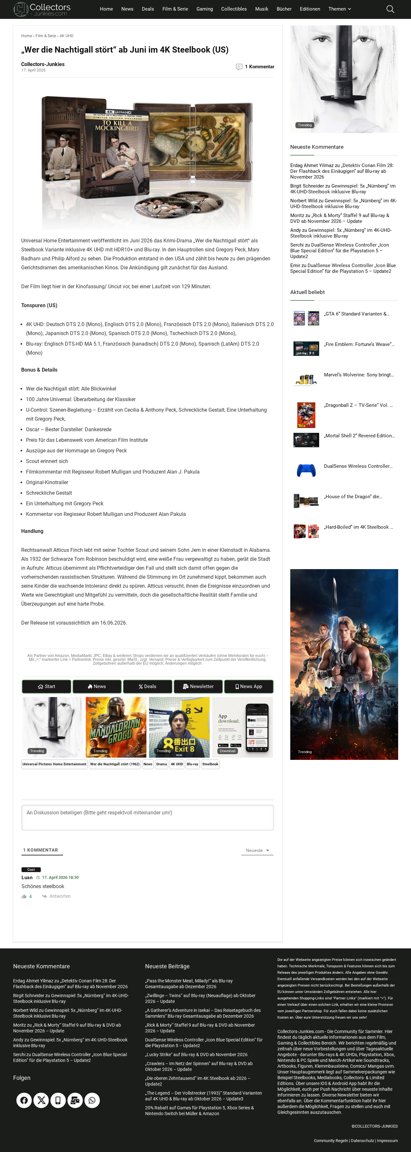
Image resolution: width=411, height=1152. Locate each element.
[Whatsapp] (92, 1100)
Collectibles (234, 9)
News (127, 9)
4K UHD (67, 36)
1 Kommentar (259, 67)
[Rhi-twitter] (41, 1100)
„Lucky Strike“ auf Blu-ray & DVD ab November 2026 (196, 1054)
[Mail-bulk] (75, 1100)
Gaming (205, 9)
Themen (337, 9)
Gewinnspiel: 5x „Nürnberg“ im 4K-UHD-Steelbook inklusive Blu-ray (343, 189)
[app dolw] (242, 700)
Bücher (284, 9)
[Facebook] (24, 1100)
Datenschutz (362, 1140)
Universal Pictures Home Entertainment (54, 764)
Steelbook (210, 764)
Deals (148, 9)
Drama (161, 764)
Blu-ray (192, 764)
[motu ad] (344, 572)
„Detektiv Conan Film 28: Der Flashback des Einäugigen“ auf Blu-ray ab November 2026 (342, 171)
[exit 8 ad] (179, 700)
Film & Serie (175, 9)
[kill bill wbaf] (52, 700)
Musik (261, 9)
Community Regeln (331, 1140)
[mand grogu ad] (116, 700)
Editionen (310, 9)
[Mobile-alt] (58, 1100)
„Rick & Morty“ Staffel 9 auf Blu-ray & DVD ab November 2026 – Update (339, 218)
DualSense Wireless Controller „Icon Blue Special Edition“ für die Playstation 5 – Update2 (339, 250)
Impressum (387, 1140)
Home (106, 9)
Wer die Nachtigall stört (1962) (115, 764)
